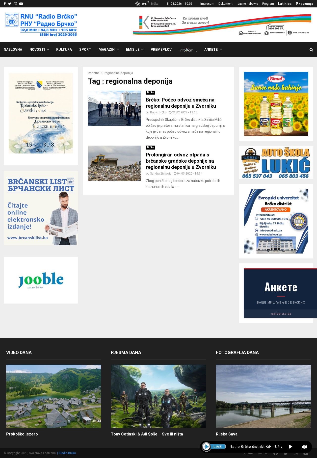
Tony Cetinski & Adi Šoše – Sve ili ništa (147, 434)
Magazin (107, 49)
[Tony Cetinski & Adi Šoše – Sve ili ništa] (158, 396)
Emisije (132, 49)
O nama (248, 453)
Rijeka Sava (227, 434)
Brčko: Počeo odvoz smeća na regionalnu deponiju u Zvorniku (181, 103)
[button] (291, 447)
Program (268, 3)
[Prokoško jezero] (53, 396)
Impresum (207, 3)
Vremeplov (161, 49)
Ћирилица (304, 4)
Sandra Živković (160, 173)
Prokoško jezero (22, 434)
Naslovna (13, 49)
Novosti (37, 49)
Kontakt (263, 453)
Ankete (211, 49)
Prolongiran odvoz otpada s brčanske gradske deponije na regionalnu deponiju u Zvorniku (181, 161)
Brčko (150, 92)
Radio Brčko (158, 112)
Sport (85, 49)
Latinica (284, 4)
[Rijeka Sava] (263, 396)
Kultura (64, 49)
